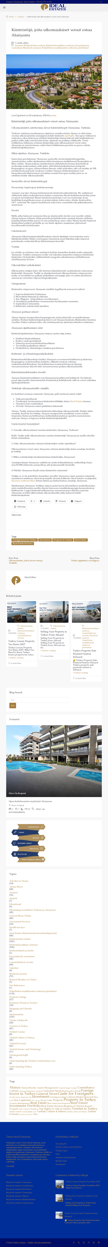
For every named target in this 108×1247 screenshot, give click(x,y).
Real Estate (80, 539)
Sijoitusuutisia (16, 1014)
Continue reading (15, 657)
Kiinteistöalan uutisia (34, 45)
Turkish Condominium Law (25, 1112)
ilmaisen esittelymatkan (23, 480)
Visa (35, 1114)
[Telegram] (99, 1242)
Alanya (14, 1087)
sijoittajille (69, 135)
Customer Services (54, 1090)
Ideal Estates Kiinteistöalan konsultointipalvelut (33, 933)
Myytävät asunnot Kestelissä (18, 1189)
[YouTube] (89, 1242)
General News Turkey (20, 916)
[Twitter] (79, 1242)
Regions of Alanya (74, 1105)
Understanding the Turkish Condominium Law (32, 1061)
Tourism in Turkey (18, 1026)
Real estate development (58, 1103)
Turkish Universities (26, 1114)
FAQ (58, 1154)
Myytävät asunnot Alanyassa (18, 1182)
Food (77, 1090)
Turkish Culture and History (77, 1112)
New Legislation (22, 1100)
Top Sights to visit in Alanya (55, 1108)
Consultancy (86, 1087)
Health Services (17, 927)
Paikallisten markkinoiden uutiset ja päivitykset (65, 47)
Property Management (19, 1103)
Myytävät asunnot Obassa (17, 1196)
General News (46, 1094)
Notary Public (47, 1100)
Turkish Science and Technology (25, 1049)
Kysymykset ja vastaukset (22, 956)
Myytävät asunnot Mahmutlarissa (20, 1199)
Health (12, 1097)
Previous (10, 761)
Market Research (85, 1096)
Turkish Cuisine (17, 1032)
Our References (17, 985)
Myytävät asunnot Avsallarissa (19, 1185)
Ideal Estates (76, 401)
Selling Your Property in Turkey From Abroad (54, 633)
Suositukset (61, 1164)
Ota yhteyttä (61, 1144)
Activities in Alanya (18, 881)
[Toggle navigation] (101, 2)
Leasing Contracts (66, 1097)
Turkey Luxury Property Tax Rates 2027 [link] (83, 1181)
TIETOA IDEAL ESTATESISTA (69, 1147)
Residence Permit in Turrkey (23, 1003)
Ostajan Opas (62, 1150)
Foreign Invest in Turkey (24, 539)
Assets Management (47, 1087)
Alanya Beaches (28, 1087)
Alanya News (16, 887)
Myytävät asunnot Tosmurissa (19, 1192)
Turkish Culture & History (22, 1038)
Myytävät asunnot (32, 47)
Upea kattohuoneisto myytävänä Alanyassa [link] (30, 801)
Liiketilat (13, 968)
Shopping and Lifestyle (20, 1009)
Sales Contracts (24, 1109)
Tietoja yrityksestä (18, 1020)
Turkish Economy (17, 1043)
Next (97, 761)
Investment (45, 539)
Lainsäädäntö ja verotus (21, 962)
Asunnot (21, 17)
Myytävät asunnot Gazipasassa (19, 1203)
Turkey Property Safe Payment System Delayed (84, 653)
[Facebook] (74, 1242)
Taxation (34, 1109)
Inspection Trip (26, 1097)
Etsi (12, 705)
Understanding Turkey (20, 1067)
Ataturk (13, 898)
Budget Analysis (71, 1088)
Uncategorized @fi (18, 1055)
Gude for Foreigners (75, 1093)
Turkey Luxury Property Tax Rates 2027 (21, 643)
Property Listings (17, 997)
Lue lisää (10, 1166)
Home (11, 17)
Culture (13, 1090)
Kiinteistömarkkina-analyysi (60, 45)
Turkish (12, 1112)
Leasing (54, 1097)
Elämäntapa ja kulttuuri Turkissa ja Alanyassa (32, 910)
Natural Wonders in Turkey (23, 980)
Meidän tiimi (61, 1161)
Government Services (19, 921)
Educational (15, 904)
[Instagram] (84, 1242)
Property (58, 1100)
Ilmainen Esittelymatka (66, 1157)
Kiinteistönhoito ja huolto (21, 950)
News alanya (36, 1100)
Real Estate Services (23, 543)
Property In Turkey (63, 539)
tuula (53, 115)
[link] (54, 761)
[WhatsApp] (94, 1242)
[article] (54, 771)
